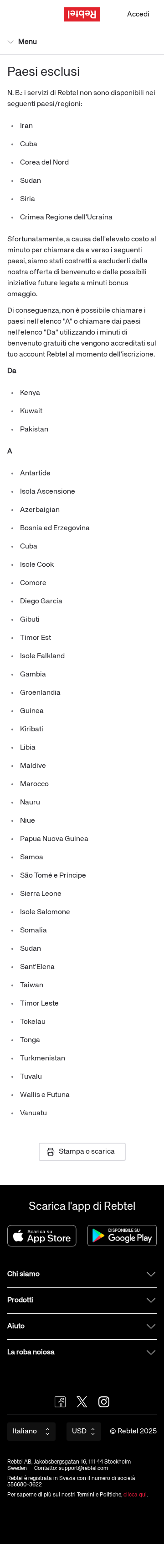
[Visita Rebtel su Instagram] (103, 1401)
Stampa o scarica (87, 1151)
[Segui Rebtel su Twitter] (82, 1401)
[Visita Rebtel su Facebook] (60, 1401)
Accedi (138, 14)
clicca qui (135, 1495)
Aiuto (16, 1326)
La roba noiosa (31, 1352)
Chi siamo (23, 1274)
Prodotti (20, 1300)
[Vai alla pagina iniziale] (82, 14)
